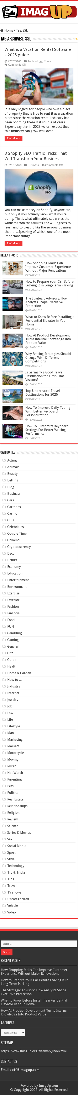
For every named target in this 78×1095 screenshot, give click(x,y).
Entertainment (18, 580)
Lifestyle (13, 726)
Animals (13, 467)
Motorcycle (15, 753)
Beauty (12, 474)
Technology (35, 61)
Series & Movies (19, 833)
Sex (9, 839)
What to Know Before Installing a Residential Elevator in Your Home (49, 320)
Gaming (13, 640)
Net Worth (15, 773)
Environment (17, 587)
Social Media (16, 846)
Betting (12, 480)
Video (11, 912)
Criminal (13, 540)
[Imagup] (39, 11)
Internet (13, 693)
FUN (10, 627)
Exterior (13, 600)
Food (11, 620)
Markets (13, 746)
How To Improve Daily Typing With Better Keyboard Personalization (47, 411)
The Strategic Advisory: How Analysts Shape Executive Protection (46, 302)
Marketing (15, 739)
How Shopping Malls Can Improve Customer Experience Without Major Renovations (48, 267)
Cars (10, 500)
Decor (11, 553)
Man (10, 733)
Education (14, 573)
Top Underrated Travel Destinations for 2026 (42, 393)
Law (10, 713)
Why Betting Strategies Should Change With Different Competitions (48, 357)
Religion (13, 813)
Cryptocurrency (19, 547)
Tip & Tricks (16, 872)
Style (11, 859)
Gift (10, 653)
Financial (14, 613)
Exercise (13, 593)
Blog (10, 487)
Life (10, 720)
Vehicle (12, 906)
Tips (10, 879)
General (13, 646)
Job (9, 706)
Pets (10, 786)
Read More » (13, 138)
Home (8, 30)
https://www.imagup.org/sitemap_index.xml (34, 1051)
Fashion (13, 607)
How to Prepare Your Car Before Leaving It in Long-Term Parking (49, 283)
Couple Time (17, 533)
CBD (10, 520)
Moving (13, 759)
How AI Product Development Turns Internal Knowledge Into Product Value (48, 339)
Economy (14, 567)
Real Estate (15, 799)
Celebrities (15, 527)
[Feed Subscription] (76, 39)
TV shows (14, 892)
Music (11, 766)
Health (12, 666)
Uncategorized (18, 899)
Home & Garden (19, 673)
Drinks (12, 560)
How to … (14, 680)
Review (12, 819)
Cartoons (14, 507)
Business (33, 165)
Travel (48, 61)
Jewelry (12, 700)
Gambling (14, 633)
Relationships (17, 806)
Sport (11, 852)
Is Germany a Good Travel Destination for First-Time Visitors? (44, 376)
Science (12, 826)
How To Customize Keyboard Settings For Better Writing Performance (47, 430)
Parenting (14, 779)
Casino (12, 514)
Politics (12, 793)
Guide (11, 660)
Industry (13, 686)
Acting (12, 460)
